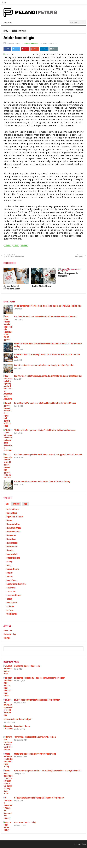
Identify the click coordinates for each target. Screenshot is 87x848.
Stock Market (11, 588)
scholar (24, 245)
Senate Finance (12, 580)
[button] (4, 2)
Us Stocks (9, 610)
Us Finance (10, 606)
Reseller (9, 573)
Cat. (7, 504)
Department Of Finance (14, 517)
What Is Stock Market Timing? (25, 822)
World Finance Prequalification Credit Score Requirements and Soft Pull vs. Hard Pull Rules (47, 306)
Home (6, 31)
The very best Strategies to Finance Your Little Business (35, 737)
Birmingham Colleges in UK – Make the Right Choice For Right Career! (39, 678)
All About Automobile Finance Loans (27, 666)
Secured (9, 576)
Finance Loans (11, 535)
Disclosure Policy (10, 634)
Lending (9, 562)
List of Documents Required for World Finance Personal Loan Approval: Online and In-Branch (48, 454)
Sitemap (7, 638)
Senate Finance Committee (16, 584)
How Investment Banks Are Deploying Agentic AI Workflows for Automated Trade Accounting (48, 376)
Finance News (11, 539)
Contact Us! (8, 630)
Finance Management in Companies (68, 274)
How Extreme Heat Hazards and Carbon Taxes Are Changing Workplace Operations (44, 365)
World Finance (11, 614)
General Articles (12, 554)
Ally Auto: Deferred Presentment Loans (12, 287)
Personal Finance (12, 569)
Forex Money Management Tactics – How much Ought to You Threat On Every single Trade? (47, 771)
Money (8, 565)
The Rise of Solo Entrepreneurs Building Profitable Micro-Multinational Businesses (45, 430)
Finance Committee (13, 528)
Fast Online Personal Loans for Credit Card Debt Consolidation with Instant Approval (45, 317)
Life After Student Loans (41, 286)
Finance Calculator (13, 524)
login (16, 245)
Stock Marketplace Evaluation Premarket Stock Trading (35, 754)
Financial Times (12, 547)
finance (8, 245)
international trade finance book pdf (17, 719)
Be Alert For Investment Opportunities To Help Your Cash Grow (37, 700)
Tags (25, 504)
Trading (9, 599)
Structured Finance (13, 595)
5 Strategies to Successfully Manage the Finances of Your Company (39, 798)
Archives (16, 504)
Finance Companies (18, 31)
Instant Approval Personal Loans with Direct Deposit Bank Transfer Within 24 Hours (45, 403)
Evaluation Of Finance (22, 726)
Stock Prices (11, 591)
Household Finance (13, 558)
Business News (11, 513)
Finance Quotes (12, 543)
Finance (9, 520)
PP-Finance (82, 844)
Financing (9, 550)
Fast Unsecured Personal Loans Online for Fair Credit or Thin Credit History (42, 482)
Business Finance (12, 509)
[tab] (7, 504)
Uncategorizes (11, 603)
